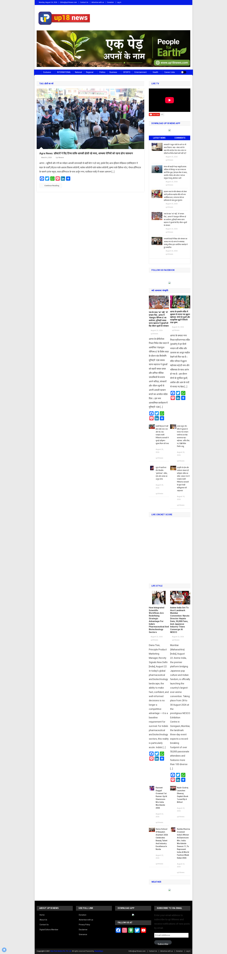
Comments (179, 138)
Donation (110, 2)
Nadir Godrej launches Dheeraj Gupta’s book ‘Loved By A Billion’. (182, 795)
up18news (60, 157)
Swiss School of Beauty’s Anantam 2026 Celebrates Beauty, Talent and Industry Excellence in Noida (162, 839)
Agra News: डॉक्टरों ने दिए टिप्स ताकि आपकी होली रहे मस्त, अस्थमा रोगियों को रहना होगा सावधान (86, 153)
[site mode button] (183, 72)
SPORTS (126, 72)
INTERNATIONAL (64, 72)
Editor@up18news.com (68, 2)
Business (113, 72)
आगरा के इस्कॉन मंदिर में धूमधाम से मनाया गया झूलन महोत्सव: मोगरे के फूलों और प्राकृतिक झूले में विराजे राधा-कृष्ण (180, 317)
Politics (102, 72)
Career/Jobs (169, 72)
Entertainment (141, 72)
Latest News (159, 138)
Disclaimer (83, 930)
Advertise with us (97, 2)
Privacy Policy (84, 925)
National (78, 72)
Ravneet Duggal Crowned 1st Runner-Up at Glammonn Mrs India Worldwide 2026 (161, 798)
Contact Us (84, 2)
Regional (89, 72)
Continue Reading (51, 186)
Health (155, 72)
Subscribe (163, 944)
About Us (43, 920)
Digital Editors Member (49, 930)
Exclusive (47, 72)
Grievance (83, 934)
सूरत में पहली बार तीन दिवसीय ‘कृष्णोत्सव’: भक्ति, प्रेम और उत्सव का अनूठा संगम (161, 473)
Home (42, 915)
